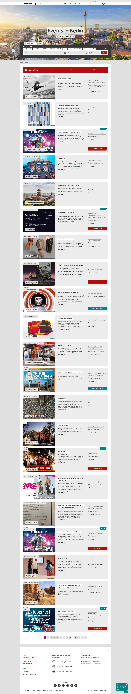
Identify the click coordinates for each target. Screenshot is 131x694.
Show (25, 449)
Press (24, 668)
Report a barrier (59, 690)
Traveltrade (26, 673)
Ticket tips (99, 217)
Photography (28, 76)
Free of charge (91, 107)
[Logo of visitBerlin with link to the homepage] (30, 3)
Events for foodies (92, 133)
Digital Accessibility (48, 690)
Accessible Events (92, 213)
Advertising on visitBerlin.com (30, 674)
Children (104, 373)
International (95, 80)
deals (67, 666)
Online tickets (94, 52)
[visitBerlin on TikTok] (71, 685)
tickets (61, 668)
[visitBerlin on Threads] (59, 685)
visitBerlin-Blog (85, 655)
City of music (98, 508)
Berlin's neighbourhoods (98, 506)
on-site (64, 663)
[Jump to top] (107, 651)
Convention (26, 671)
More (106, 48)
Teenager (99, 160)
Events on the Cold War (93, 481)
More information (97, 308)
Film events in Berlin (92, 586)
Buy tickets (97, 282)
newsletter (29, 663)
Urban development (101, 82)
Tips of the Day (29, 43)
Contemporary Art (99, 426)
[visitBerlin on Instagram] (67, 685)
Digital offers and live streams (94, 215)
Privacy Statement (36, 690)
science (104, 217)
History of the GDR (92, 320)
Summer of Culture (101, 133)
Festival (26, 609)
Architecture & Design (31, 290)
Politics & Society (92, 82)
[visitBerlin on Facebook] (55, 685)
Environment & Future (92, 266)
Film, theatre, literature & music (34, 503)
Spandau (102, 615)
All (22, 43)
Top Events (38, 43)
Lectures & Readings (30, 210)
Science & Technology (31, 156)
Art (25, 423)
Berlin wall (90, 346)
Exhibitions (27, 183)
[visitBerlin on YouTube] (63, 685)
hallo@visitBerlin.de (29, 657)
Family (26, 370)
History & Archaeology (31, 236)
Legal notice (27, 690)
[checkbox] (27, 49)
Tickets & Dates (97, 148)
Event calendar (65, 36)
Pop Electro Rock (29, 130)
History (89, 80)
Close (126, 684)
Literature (100, 586)
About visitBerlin (27, 667)
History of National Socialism (94, 240)
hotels (71, 666)
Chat (126, 692)
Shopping (90, 373)
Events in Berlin (65, 30)
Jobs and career (27, 670)
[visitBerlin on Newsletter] (75, 685)
